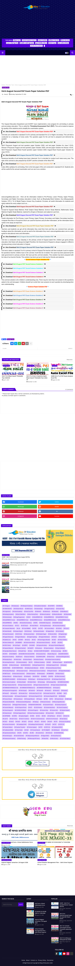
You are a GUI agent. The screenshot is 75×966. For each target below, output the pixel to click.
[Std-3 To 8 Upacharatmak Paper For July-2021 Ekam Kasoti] (5, 565)
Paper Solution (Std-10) (10, 685)
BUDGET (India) (58, 623)
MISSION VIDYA (26, 665)
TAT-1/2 (62, 724)
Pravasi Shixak (8, 699)
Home (3, 85)
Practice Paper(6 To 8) (51, 696)
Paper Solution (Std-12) (25, 685)
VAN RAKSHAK (59, 733)
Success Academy (65, 721)
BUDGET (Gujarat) (45, 623)
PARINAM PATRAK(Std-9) (45, 687)
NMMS (44, 676)
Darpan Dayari (18, 631)
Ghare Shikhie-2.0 (8, 642)
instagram (21, 516)
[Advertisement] (37, 25)
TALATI (48, 724)
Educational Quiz (30, 634)
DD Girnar (28, 631)
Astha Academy (18, 611)
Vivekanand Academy (9, 738)
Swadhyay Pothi (22, 724)
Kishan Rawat (28, 659)
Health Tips (23, 651)
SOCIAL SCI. (60, 713)
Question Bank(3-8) (9, 702)
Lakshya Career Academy (53, 659)
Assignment (7, 611)
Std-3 (12, 721)
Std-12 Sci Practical (53, 718)
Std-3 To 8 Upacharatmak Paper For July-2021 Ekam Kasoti (26, 563)
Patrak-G (14, 693)
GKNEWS (19, 642)
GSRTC (25, 645)
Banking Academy (8, 614)
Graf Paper (17, 645)
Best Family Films (33, 614)
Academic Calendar (41, 606)
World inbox (55, 738)
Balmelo (39, 611)
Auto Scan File (29, 611)
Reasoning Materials (59, 702)
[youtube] (64, 953)
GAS (55, 639)
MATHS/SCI (69, 662)
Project (40, 699)
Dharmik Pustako (39, 631)
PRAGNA (63, 696)
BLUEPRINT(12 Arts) (37, 620)
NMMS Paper (52, 43)
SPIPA (15, 716)
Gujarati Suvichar (21, 648)
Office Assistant (60, 676)
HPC (65, 651)
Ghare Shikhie (63, 639)
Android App (39, 608)
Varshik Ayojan (8, 735)
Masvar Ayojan (58, 662)
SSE (44, 716)
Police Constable (8, 696)
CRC (35, 628)
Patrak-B (40, 690)
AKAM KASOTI (7, 608)
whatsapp (21, 506)
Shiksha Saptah (65, 710)
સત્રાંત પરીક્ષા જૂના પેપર (12, 43)
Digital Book (51, 631)
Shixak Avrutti (7, 713)
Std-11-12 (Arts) (25, 718)
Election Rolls (53, 634)
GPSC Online (7, 645)
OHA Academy (22, 679)
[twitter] (60, 953)
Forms (28, 639)
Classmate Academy (59, 625)
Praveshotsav (18, 699)
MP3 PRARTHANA (18, 668)
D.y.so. (67, 628)
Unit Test (65, 730)
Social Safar (51, 713)
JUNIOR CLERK (41, 656)
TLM (27, 730)
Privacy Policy (42, 960)
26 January (16, 606)
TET (41, 727)
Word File (45, 738)
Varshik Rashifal (20, 735)
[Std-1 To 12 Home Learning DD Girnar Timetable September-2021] (5, 573)
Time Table (19, 730)
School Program (34, 710)
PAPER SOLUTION (63, 682)
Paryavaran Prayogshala (10, 690)
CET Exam (25, 625)
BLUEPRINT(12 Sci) (64, 620)
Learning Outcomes (9, 662)
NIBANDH (50, 673)
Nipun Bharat (7, 676)
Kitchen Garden (39, 659)
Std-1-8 (67, 716)
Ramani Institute (46, 702)
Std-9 (50, 721)
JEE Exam (19, 656)
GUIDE (32, 645)
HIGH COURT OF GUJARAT (42, 651)
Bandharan (65, 611)
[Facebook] (12, 343)
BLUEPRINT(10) (50, 617)
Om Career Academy (9, 682)
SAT (31, 707)
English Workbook (44, 637)
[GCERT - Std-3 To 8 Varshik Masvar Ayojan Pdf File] (37, 541)
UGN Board (56, 730)
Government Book (30, 642)
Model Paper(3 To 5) (39, 665)
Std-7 (37, 721)
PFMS (60, 693)
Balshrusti (47, 611)
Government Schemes (44, 642)
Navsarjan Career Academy (38, 671)
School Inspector (8, 710)
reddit (57, 506)
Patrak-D (57, 690)
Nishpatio (28, 676)
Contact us (34, 960)
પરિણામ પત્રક (16, 40)
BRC (36, 623)
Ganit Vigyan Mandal (44, 639)
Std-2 (5, 721)
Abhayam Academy (27, 606)
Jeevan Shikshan (30, 656)
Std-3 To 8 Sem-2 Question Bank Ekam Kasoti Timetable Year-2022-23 (37, 377)
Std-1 (60, 716)
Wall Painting (22, 738)
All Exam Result (19, 608)
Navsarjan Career (22, 671)
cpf (19, 628)
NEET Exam (7, 673)
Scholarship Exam (50, 707)
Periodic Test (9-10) (50, 693)
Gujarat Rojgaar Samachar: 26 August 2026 (14, 862)
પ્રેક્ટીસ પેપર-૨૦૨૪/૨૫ (36, 46)
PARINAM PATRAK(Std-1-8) (11, 687)
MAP (49, 662)
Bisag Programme (19, 617)
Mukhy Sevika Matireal (32, 668)
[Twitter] (15, 343)
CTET (41, 628)
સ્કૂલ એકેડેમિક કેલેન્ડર (41, 43)
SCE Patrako (39, 707)
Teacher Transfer (20, 727)
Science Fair (55, 710)
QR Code (69, 699)
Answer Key (61, 608)
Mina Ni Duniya (15, 665)
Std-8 (44, 721)
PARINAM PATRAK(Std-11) (28, 687)
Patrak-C (49, 690)
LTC (31, 662)
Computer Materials (9, 628)
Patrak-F (6, 693)
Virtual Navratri (56, 735)
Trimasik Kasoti (36, 730)
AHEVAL (60, 606)
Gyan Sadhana (60, 648)
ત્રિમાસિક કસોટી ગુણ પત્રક (27, 43)
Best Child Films (21, 614)
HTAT (5, 654)
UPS (20, 733)
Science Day (45, 710)
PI (65, 693)
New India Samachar (19, 673)
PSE (46, 699)
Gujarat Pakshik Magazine (57, 645)
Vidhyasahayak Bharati (33, 735)
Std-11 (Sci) (14, 718)
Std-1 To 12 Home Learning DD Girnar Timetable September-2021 (28, 571)
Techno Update (32, 727)
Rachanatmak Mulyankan (24, 702)
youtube (56, 516)
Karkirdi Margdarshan (63, 656)
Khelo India (18, 659)
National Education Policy (54, 668)
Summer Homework (9, 724)
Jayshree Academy (9, 656)
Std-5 (25, 721)
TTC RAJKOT (47, 730)
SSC (39, 716)
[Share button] (30, 343)
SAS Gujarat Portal (21, 707)
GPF (55, 642)
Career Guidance (8, 625)
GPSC (60, 642)
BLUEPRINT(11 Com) (9, 620)
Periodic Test (10, 85)
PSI (52, 699)
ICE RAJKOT (14, 654)
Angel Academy (50, 608)
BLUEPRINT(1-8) (38, 617)
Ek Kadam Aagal (42, 634)
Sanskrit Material (8, 707)
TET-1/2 (48, 727)
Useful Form (40, 733)
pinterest (21, 511)
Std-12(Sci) (64, 718)
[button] (72, 52)
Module (64, 665)
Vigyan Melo (46, 735)
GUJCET (31, 648)
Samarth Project (49, 704)
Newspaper (42, 673)
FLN (15, 639)
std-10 (6, 718)
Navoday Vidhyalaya (9, 671)
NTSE (51, 676)
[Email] (27, 343)
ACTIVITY (52, 606)
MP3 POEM (7, 668)
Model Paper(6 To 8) (53, 665)
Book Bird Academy (26, 623)
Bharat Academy (46, 614)
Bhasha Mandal (58, 614)
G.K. (34, 639)
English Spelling (33, 637)
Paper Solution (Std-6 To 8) (59, 685)
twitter (57, 502)
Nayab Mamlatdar (65, 671)
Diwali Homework (8, 634)
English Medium (21, 637)
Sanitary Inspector (61, 704)
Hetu (31, 651)
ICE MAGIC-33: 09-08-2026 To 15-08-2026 (57, 842)
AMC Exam (29, 608)
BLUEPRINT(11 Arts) (62, 617)
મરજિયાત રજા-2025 (54, 40)
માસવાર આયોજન (42, 40)
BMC (16, 623)
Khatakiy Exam (8, 659)
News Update (31, 673)
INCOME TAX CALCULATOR (27, 654)
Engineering (63, 634)
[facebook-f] (56, 953)
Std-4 (18, 721)
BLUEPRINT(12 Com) (51, 620)
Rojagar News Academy (20, 704)
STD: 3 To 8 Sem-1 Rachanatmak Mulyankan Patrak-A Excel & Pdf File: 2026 (31, 587)
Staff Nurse (52, 716)
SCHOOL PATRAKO (21, 710)
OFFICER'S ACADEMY (9, 679)
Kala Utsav (51, 656)
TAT (55, 724)
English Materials (8, 637)
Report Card (7, 704)
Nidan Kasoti (60, 673)
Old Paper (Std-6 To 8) (59, 679)
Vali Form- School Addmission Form (22, 842)
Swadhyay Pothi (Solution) (36, 724)
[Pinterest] (23, 343)
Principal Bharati (30, 699)
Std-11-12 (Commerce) (38, 718)
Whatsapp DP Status (34, 738)
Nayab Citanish (53, 671)
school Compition (62, 707)
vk (57, 511)
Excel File (62, 637)
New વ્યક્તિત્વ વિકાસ (63, 43)
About (28, 960)
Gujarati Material (8, 648)
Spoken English (24, 716)
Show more (69, 359)
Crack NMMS (27, 628)
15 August (6, 606)
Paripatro (57, 687)
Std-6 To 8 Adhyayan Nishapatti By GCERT (22, 579)
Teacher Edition (8, 727)
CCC (18, 625)
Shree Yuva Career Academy (36, 713)
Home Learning (57, 651)
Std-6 (31, 721)
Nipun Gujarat (18, 676)
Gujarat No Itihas (42, 645)
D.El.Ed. (59, 628)
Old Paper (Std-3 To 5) (44, 679)
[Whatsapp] (19, 343)
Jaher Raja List (52, 654)
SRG (33, 716)
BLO (29, 617)
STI (56, 721)
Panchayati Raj (52, 682)
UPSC (26, 733)
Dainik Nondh (7, 631)
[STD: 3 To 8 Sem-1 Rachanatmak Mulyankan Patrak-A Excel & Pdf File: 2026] (5, 590)
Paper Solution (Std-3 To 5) (42, 685)
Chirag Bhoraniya (46, 625)
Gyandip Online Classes (10, 651)
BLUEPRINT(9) (7, 623)
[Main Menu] (2, 52)
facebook (21, 502)
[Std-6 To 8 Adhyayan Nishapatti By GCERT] (5, 581)
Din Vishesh (60, 631)
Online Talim (32, 682)
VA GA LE (49, 733)
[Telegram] (71, 953)
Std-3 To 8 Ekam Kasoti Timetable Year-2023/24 (12, 377)
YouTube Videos (66, 738)
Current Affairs (50, 628)
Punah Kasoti (59, 699)
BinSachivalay (7, 617)
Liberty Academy (22, 662)
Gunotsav (39, 648)
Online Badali (22, 682)
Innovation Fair (41, 654)
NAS (43, 668)
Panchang (41, 682)
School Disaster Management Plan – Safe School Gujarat (55, 862)
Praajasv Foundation (21, 696)
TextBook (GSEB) (8, 730)
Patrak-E (65, 690)
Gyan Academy (49, 648)
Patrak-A (32, 690)
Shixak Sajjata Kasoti (20, 713)
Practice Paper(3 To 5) (36, 696)
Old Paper (32, 679)
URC (32, 733)
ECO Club (19, 634)
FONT (21, 639)
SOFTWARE (7, 716)
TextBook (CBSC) (58, 727)
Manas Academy (40, 662)
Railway (36, 702)
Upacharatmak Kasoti (9, 733)
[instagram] (67, 953)
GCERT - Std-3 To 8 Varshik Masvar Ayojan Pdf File (16, 557)
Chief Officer (35, 625)
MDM (5, 665)
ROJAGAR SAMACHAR (35, 704)
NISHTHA (36, 676)
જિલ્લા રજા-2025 (65, 40)
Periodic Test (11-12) (36, 693)
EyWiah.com (7, 639)
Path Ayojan (23, 690)
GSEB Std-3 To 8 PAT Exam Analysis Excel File (62, 377)
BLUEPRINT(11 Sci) (23, 620)
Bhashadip (68, 614)
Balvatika (56, 611)
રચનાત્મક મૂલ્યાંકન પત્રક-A (29, 40)
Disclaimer (50, 960)
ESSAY (55, 637)
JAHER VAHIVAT (64, 654)
